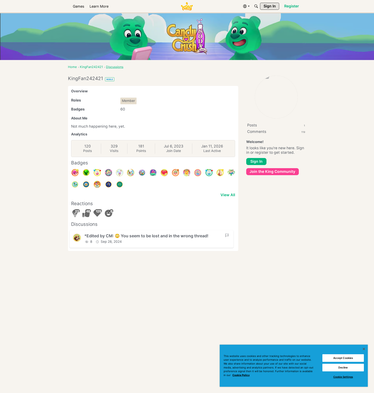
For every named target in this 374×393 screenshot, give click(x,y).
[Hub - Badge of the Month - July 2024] (197, 172)
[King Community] (187, 6)
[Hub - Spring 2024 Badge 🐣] (97, 184)
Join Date (173, 151)
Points (141, 151)
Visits (114, 151)
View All (228, 195)
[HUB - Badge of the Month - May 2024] (86, 184)
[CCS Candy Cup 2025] (86, 172)
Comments (276, 131)
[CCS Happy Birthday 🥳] (108, 172)
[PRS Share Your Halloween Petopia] (142, 172)
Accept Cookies (343, 357)
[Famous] (220, 172)
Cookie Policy (241, 375)
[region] (294, 366)
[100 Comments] (175, 172)
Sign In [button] (256, 161)
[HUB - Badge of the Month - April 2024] (108, 184)
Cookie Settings (343, 376)
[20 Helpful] (75, 172)
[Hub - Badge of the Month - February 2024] (119, 184)
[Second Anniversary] (97, 172)
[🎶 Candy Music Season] (186, 172)
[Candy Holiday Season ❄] (130, 172)
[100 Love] (164, 172)
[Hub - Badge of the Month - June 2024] (75, 184)
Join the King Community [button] (272, 171)
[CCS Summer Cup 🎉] (231, 172)
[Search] (256, 6)
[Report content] (226, 235)
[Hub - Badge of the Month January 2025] (119, 172)
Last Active (212, 151)
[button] (77, 238)
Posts (87, 151)
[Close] (364, 349)
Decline (343, 367)
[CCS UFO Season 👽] (153, 172)
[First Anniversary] (209, 172)
